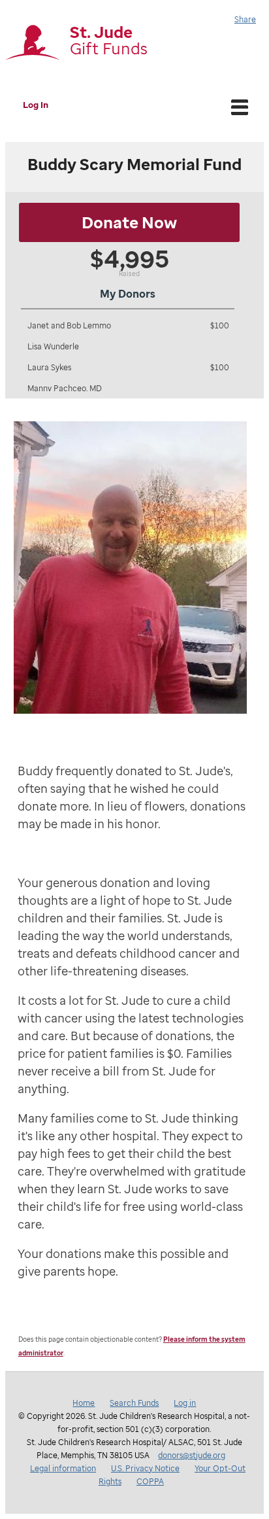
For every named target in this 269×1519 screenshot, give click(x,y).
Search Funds (134, 1402)
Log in (185, 1402)
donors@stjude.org (191, 1455)
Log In (35, 105)
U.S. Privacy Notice (145, 1468)
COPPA (150, 1481)
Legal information (63, 1468)
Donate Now (129, 222)
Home (83, 1402)
